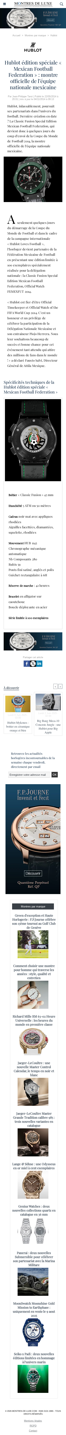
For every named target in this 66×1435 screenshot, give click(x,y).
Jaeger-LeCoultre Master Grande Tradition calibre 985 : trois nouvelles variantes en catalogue (34, 1119)
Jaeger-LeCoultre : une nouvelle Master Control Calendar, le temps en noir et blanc (34, 1069)
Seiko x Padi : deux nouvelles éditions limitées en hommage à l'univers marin (34, 1358)
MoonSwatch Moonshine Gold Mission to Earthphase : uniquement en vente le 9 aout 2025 (34, 1309)
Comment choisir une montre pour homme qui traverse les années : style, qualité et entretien (34, 972)
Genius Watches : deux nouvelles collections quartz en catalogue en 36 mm (34, 1210)
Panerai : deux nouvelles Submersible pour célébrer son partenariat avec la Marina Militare (34, 1259)
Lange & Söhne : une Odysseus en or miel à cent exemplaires (34, 1166)
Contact (33, 1430)
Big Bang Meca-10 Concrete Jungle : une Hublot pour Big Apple (48, 726)
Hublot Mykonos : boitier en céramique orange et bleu (18, 726)
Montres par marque (35, 35)
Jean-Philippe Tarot (22, 96)
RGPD (33, 1425)
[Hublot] (33, 47)
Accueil (16, 35)
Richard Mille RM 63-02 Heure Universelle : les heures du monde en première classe (34, 1020)
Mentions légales (33, 1420)
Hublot (53, 35)
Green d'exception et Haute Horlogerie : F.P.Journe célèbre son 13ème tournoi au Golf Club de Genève (34, 921)
